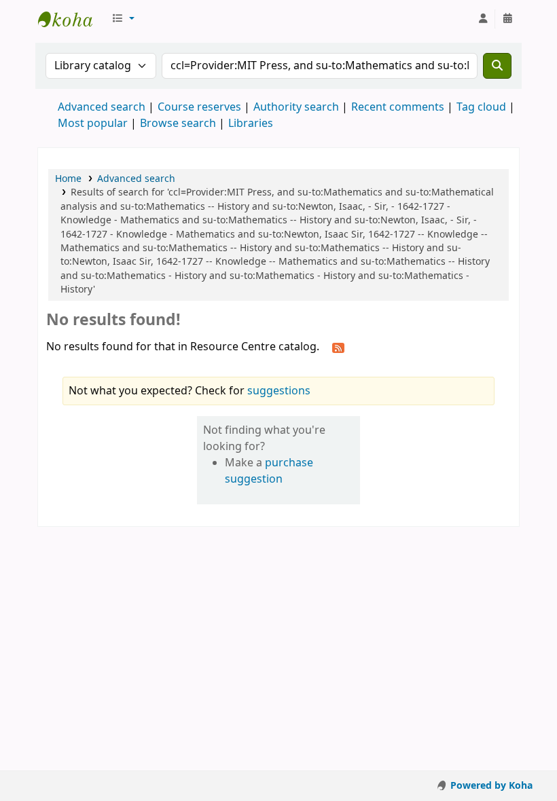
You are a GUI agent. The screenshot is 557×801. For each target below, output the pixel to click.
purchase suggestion (269, 471)
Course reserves (199, 107)
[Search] (497, 66)
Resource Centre (72, 19)
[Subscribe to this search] (338, 347)
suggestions (278, 391)
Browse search (178, 123)
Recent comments (397, 107)
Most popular (93, 123)
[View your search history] (507, 19)
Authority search (296, 107)
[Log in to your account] (483, 19)
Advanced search (101, 107)
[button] (123, 19)
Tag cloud (481, 107)
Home (68, 179)
